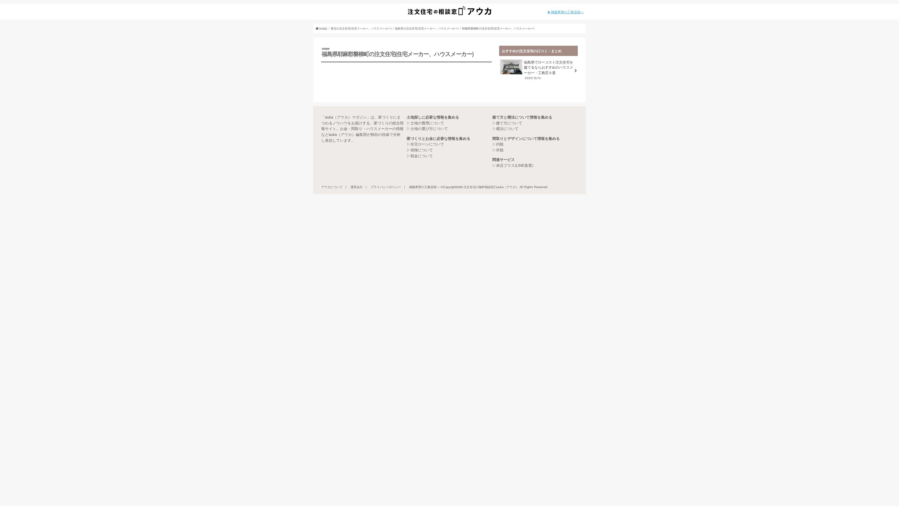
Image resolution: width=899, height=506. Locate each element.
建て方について (509, 123)
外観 (500, 150)
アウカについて (332, 187)
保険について (421, 150)
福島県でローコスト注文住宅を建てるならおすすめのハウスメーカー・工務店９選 (548, 70)
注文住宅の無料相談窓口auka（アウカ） (491, 187)
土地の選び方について (429, 128)
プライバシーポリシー (386, 187)
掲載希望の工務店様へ (424, 187)
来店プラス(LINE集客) (514, 165)
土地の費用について (427, 123)
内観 (500, 144)
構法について (507, 128)
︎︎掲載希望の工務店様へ (567, 12)
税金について (421, 155)
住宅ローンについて (427, 144)
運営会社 (356, 187)
